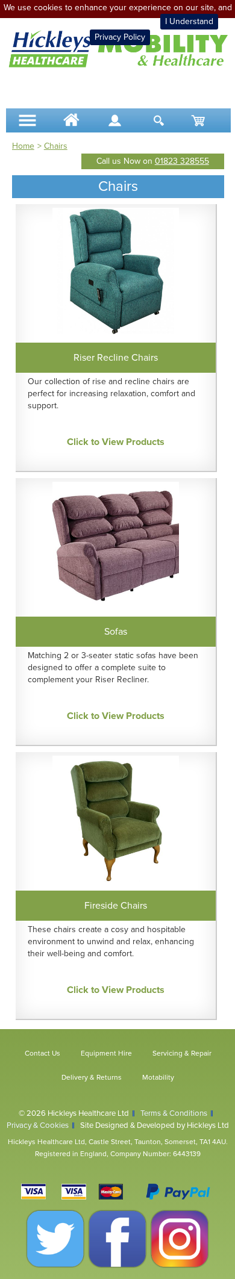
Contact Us (42, 1053)
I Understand (189, 21)
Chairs (55, 146)
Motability (158, 1077)
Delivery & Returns (91, 1077)
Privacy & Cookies (38, 1125)
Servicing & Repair (182, 1053)
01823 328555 (182, 161)
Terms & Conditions (173, 1113)
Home (23, 146)
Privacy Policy (120, 37)
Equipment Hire (106, 1053)
